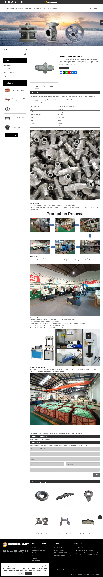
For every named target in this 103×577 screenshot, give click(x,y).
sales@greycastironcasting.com (87, 550)
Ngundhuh (36, 8)
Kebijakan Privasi (41, 570)
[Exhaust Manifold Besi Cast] (65, 495)
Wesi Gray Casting (45, 439)
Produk (26, 8)
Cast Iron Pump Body (41, 533)
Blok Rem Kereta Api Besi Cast (88, 533)
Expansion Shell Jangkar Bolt (11, 76)
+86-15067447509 (83, 547)
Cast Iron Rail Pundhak (65, 533)
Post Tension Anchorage (10, 72)
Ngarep (7, 8)
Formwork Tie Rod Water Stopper (42, 49)
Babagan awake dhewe (16, 8)
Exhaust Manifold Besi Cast (65, 508)
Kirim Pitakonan (44, 8)
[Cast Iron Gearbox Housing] (88, 495)
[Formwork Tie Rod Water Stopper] (37, 86)
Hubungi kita (53, 8)
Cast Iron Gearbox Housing (88, 508)
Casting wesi (17, 49)
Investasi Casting (8, 68)
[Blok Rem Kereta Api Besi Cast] (88, 521)
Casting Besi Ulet (27, 49)
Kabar (30, 8)
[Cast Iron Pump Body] (41, 521)
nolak (21, 573)
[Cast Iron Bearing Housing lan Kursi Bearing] (41, 495)
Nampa (28, 573)
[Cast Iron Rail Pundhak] (65, 521)
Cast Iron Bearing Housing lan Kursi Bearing (42, 508)
